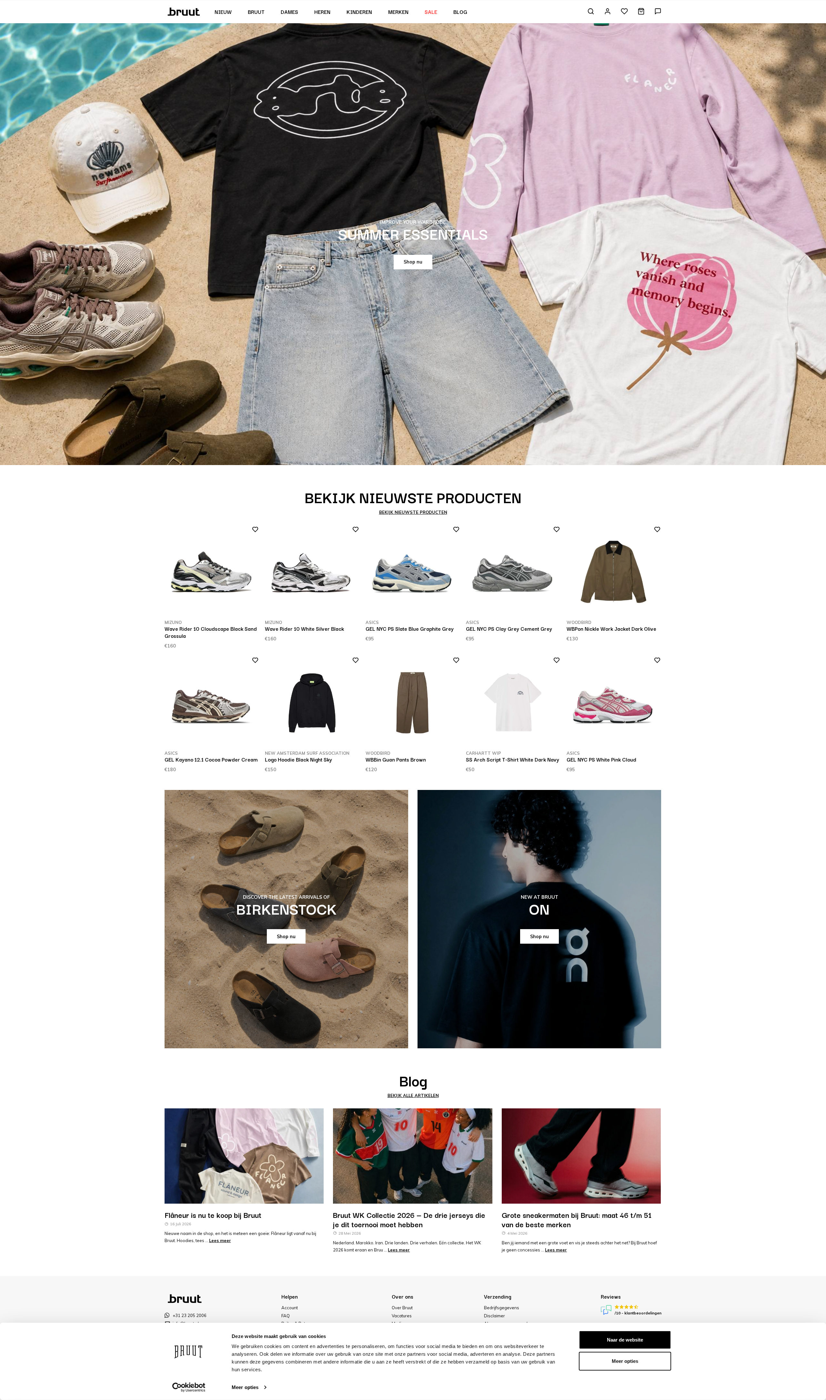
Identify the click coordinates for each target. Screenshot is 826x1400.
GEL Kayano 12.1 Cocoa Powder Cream (211, 759)
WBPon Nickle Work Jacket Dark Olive (611, 628)
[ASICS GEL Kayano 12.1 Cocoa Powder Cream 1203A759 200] (212, 703)
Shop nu (413, 262)
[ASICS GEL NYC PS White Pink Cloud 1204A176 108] (614, 703)
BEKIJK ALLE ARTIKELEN (413, 1095)
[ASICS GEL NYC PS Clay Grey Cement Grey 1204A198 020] (513, 572)
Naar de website (625, 1340)
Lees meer (220, 1240)
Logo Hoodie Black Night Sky (298, 759)
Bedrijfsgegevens (501, 1307)
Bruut (256, 12)
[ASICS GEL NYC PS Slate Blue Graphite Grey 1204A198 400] (413, 572)
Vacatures (402, 1315)
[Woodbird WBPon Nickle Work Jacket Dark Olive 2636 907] (614, 572)
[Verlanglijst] (624, 12)
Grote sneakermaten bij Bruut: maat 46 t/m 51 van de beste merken (576, 1219)
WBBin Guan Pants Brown (396, 759)
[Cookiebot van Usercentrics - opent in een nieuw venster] (189, 1387)
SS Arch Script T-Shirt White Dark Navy (512, 759)
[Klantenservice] (657, 12)
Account (289, 1307)
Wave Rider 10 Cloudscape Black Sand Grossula (211, 632)
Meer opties (245, 1387)
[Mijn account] (607, 12)
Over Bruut (402, 1307)
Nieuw (223, 12)
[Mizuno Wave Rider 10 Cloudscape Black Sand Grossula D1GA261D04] (212, 572)
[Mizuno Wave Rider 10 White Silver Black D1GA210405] (312, 572)
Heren (322, 12)
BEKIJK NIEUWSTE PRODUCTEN (413, 512)
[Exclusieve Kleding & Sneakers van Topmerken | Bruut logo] (184, 11)
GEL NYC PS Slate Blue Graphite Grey (410, 628)
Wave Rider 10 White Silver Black (304, 628)
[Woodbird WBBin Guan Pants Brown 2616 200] (413, 703)
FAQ (285, 1315)
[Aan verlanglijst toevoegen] (253, 530)
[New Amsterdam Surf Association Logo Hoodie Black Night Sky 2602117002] (312, 703)
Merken (398, 12)
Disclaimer (494, 1315)
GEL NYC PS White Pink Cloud (601, 759)
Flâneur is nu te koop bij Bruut (213, 1214)
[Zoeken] (590, 12)
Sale (431, 12)
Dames (289, 12)
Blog (460, 12)
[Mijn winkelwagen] (641, 12)
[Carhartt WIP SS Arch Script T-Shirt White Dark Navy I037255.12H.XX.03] (513, 703)
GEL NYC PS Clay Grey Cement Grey (509, 628)
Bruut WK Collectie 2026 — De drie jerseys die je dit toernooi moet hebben (409, 1219)
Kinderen (359, 12)
